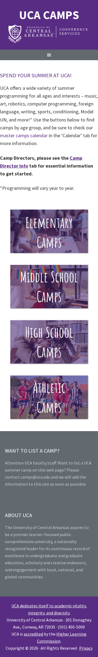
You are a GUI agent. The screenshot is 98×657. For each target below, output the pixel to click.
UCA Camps (49, 15)
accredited (33, 634)
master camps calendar (24, 135)
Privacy (86, 648)
